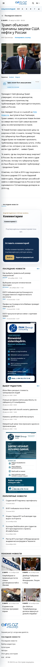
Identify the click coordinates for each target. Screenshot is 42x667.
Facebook (11, 77)
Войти (9, 257)
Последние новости (9, 641)
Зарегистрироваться (24, 257)
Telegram (17, 77)
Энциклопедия (8, 9)
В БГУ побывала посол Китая (18, 508)
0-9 (18, 9)
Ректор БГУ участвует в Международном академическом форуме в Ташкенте (22, 540)
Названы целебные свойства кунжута (18, 416)
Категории (5, 647)
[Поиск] (33, 3)
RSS (2, 657)
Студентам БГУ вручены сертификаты (21, 500)
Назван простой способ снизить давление (20, 409)
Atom (8, 657)
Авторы (4, 650)
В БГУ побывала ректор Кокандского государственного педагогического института (18, 294)
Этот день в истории (9, 654)
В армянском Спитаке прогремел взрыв (10, 608)
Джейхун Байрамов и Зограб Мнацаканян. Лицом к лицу (31, 579)
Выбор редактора (8, 644)
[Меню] (3, 3)
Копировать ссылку (23, 37)
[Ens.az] (21, 3)
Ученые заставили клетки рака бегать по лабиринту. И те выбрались (19, 401)
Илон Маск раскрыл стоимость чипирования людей (15, 391)
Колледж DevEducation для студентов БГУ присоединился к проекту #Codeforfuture (21, 528)
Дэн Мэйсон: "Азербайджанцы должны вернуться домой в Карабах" (30, 610)
